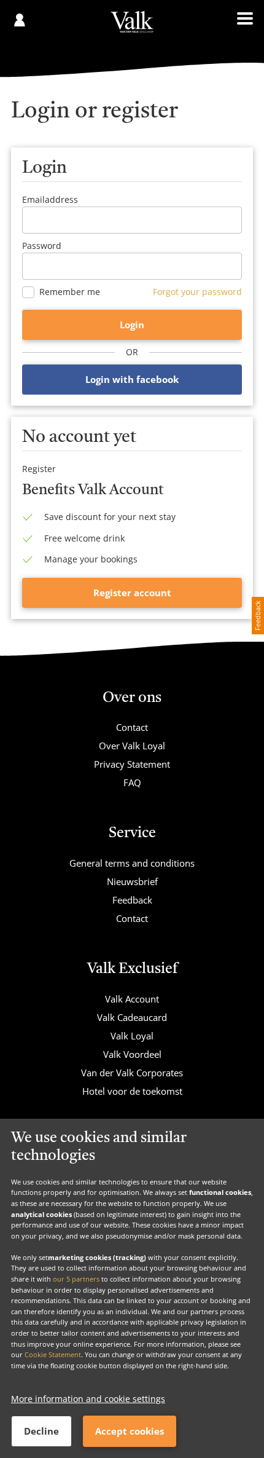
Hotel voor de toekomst (132, 1091)
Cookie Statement (53, 1354)
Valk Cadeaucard (132, 1017)
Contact (132, 727)
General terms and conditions (132, 863)
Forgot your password (197, 292)
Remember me (69, 292)
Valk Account (132, 999)
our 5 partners (76, 1278)
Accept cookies (129, 1431)
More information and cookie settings (88, 1399)
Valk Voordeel (132, 1054)
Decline (41, 1431)
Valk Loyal (132, 1036)
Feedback (132, 900)
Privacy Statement (132, 764)
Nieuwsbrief (132, 881)
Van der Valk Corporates (132, 1072)
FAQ (132, 782)
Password (41, 245)
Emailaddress (50, 199)
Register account (132, 592)
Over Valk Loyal (132, 745)
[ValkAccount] (132, 28)
